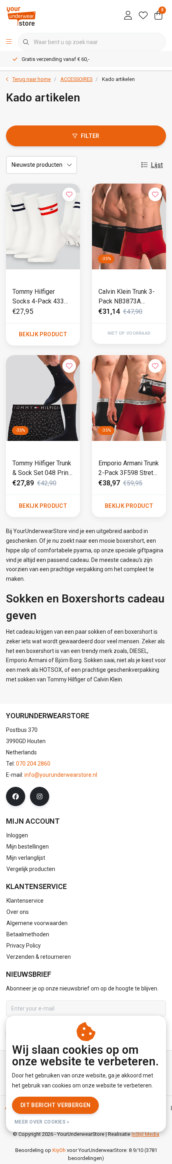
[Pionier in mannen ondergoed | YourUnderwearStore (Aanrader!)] (21, 16)
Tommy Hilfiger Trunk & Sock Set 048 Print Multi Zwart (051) (41, 468)
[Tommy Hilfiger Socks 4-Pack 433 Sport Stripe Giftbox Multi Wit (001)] (43, 226)
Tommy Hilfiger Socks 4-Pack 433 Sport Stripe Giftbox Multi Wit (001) (40, 297)
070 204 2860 (33, 763)
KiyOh (59, 1150)
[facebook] (15, 796)
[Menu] (9, 42)
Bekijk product (43, 334)
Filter (90, 136)
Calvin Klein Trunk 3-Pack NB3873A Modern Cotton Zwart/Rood (126, 297)
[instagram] (39, 796)
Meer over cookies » (42, 1122)
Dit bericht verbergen (55, 1105)
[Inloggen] (128, 16)
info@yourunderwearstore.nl (60, 775)
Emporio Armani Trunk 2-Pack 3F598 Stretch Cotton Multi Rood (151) (129, 468)
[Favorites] (143, 16)
